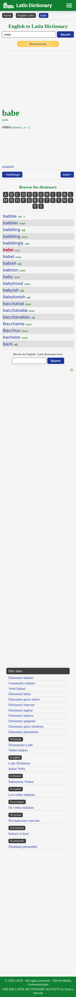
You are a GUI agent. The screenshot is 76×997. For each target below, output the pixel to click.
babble (14, 216)
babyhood (16, 283)
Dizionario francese (21, 705)
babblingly (16, 243)
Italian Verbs (16, 768)
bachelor (15, 337)
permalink (8, 166)
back (10, 343)
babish (12, 263)
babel (12, 256)
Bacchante (17, 323)
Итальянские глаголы (23, 820)
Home (7, 15)
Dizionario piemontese (23, 732)
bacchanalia (19, 310)
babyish (13, 290)
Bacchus (15, 330)
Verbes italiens (18, 750)
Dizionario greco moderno (25, 726)
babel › (67, 174)
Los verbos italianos (21, 795)
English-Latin (25, 15)
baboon (14, 269)
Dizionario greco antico (24, 699)
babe (43, 15)
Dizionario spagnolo (21, 721)
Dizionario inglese (20, 710)
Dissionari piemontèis (22, 846)
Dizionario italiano (20, 678)
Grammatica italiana (21, 683)
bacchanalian (19, 317)
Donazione (38, 44)
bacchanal (17, 303)
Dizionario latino (19, 694)
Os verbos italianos (21, 807)
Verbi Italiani (17, 688)
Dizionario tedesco (20, 715)
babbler (14, 222)
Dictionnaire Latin (20, 745)
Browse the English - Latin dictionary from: (38, 354)
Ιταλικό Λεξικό (18, 833)
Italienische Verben (21, 782)
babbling (14, 229)
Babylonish (17, 296)
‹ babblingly (12, 174)
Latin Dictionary (19, 763)
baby (11, 276)
